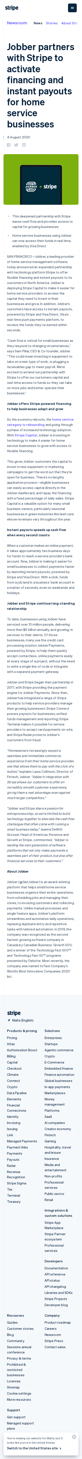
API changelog (55, 1286)
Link (10, 1135)
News (38, 23)
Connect (13, 1080)
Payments (15, 1153)
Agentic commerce (59, 1050)
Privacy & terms (19, 1358)
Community (15, 1341)
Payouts (13, 1159)
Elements (14, 1099)
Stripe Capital (26, 435)
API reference (55, 1274)
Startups (51, 1044)
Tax (10, 1189)
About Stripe (71, 23)
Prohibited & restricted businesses (16, 1369)
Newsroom (17, 22)
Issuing (12, 1129)
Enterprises (53, 1038)
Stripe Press (54, 1341)
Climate (13, 1074)
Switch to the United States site (32, 1448)
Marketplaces (55, 1093)
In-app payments (57, 1087)
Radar (11, 1165)
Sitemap (13, 1387)
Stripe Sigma (16, 1183)
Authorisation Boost (22, 1050)
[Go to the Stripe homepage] (12, 1013)
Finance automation (60, 1074)
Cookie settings (19, 1393)
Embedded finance (59, 1068)
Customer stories (20, 1328)
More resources (19, 1399)
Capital (12, 1062)
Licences (14, 1381)
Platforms (52, 1110)
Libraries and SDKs (59, 1292)
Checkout (14, 1068)
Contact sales (55, 1347)
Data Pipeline (17, 1093)
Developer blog (56, 1305)
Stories (52, 23)
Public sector (55, 1193)
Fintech (50, 1135)
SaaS (48, 1116)
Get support (16, 1417)
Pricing (12, 1038)
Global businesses (58, 1080)
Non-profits (53, 1176)
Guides (12, 1322)
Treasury (14, 1201)
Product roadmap (58, 1322)
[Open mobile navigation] (72, 8)
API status (52, 1280)
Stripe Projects (56, 1299)
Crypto (12, 1087)
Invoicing (13, 1122)
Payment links (17, 1147)
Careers (51, 1328)
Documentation (56, 1268)
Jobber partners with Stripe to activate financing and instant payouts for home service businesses (40, 85)
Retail (49, 1200)
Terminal (13, 1195)
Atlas (11, 1044)
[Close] (73, 1438)
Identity (13, 1116)
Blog (10, 1334)
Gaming (50, 1141)
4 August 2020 (18, 137)
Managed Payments (22, 1141)
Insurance (52, 1158)
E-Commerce (55, 1062)
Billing (11, 1056)
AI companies (55, 1122)
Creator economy (58, 1129)
